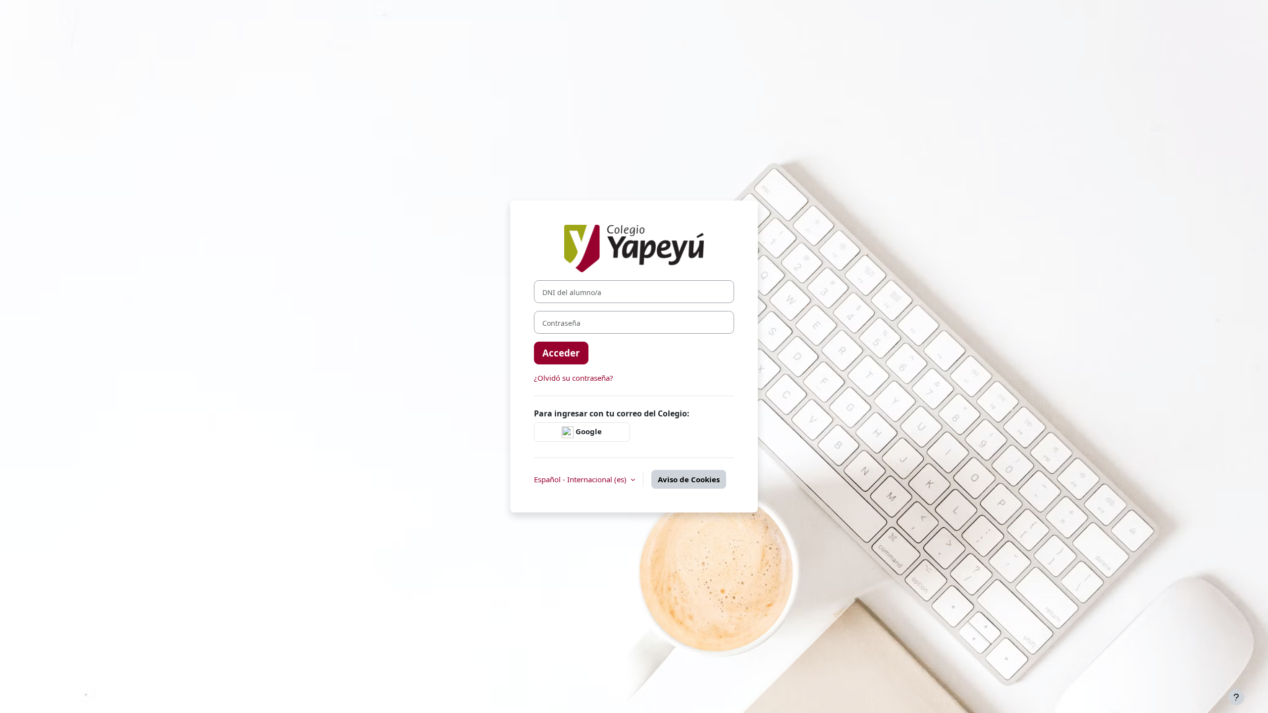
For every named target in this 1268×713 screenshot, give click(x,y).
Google (588, 431)
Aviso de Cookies (689, 479)
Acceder (561, 353)
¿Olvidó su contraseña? (573, 378)
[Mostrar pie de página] (1236, 697)
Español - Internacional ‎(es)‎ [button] (581, 479)
